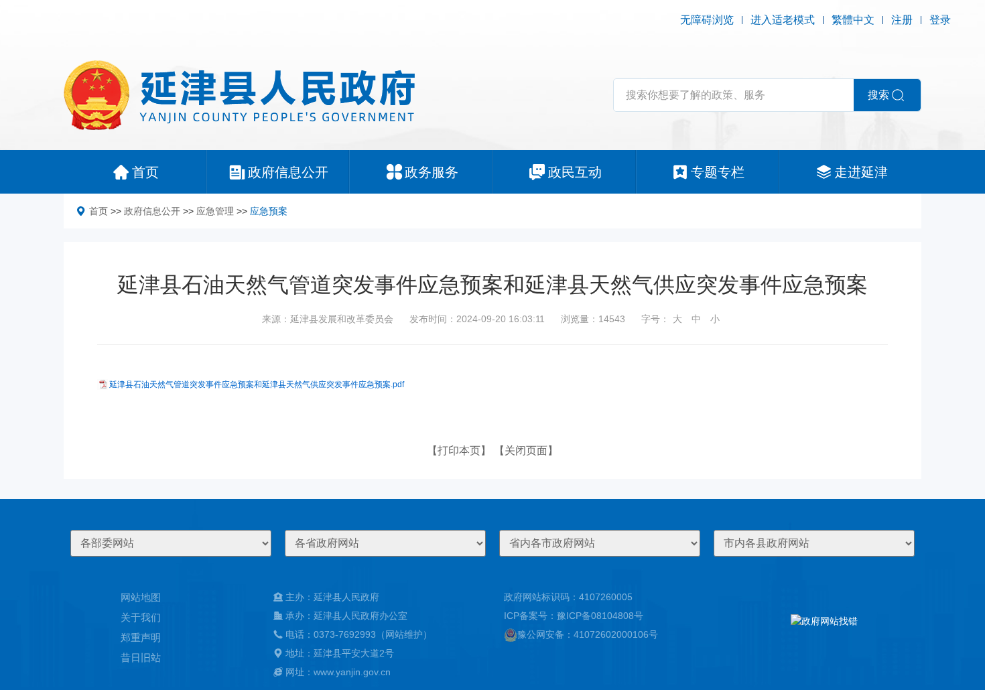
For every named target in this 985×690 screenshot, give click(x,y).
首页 (98, 211)
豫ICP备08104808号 (600, 615)
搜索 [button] (878, 94)
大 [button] (677, 319)
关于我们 (141, 617)
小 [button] (715, 319)
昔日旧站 (141, 657)
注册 (902, 19)
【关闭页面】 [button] (526, 450)
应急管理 (215, 211)
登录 (940, 19)
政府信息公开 (152, 211)
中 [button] (696, 319)
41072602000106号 (616, 634)
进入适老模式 (782, 19)
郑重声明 (141, 637)
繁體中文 (853, 19)
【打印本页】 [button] (459, 450)
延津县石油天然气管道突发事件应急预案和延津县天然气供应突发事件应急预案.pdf (256, 384)
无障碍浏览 (707, 19)
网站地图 (141, 597)
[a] (824, 634)
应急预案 (268, 211)
